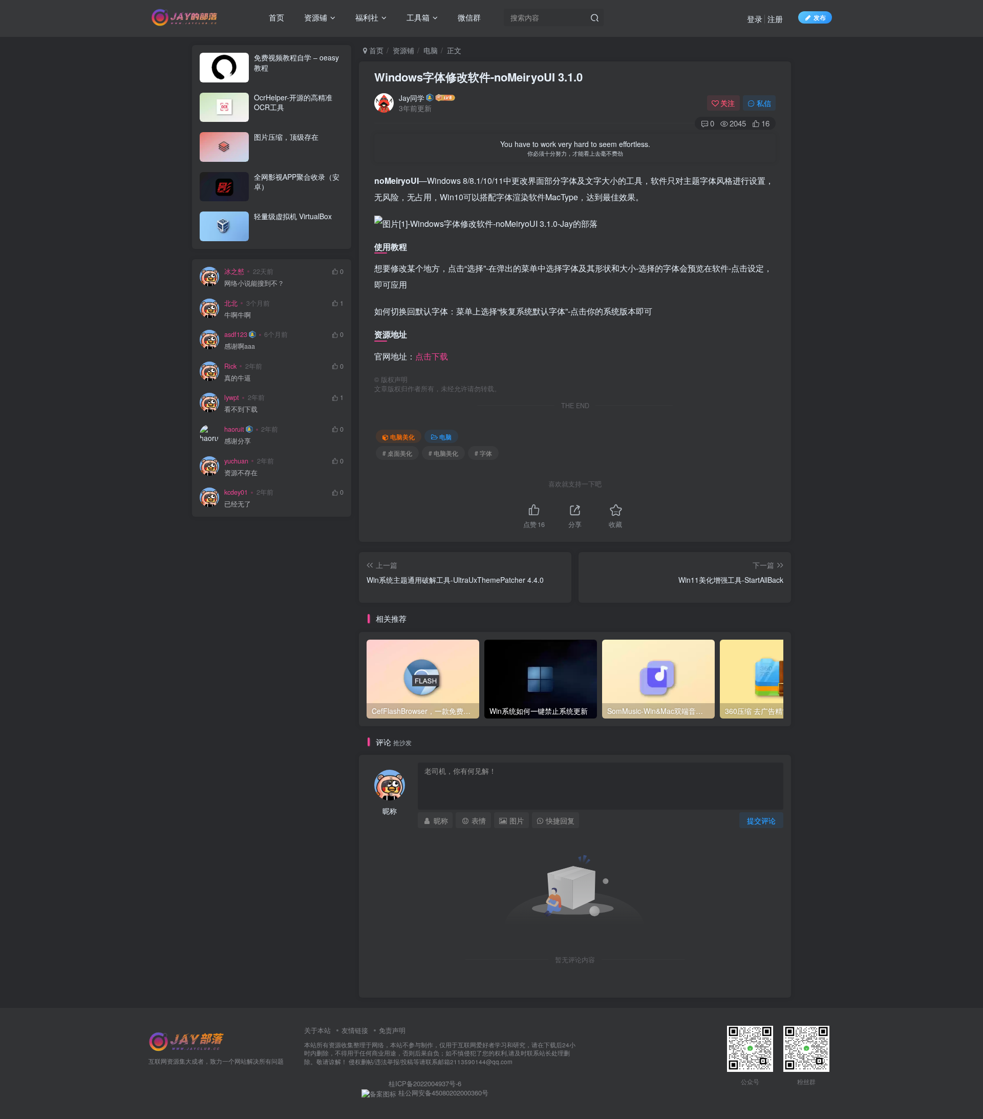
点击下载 (431, 356)
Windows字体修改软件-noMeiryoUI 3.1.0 (478, 77)
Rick (230, 366)
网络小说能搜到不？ (254, 283)
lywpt (231, 397)
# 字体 (483, 453)
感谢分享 (237, 441)
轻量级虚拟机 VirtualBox (293, 216)
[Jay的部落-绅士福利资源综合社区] (186, 1040)
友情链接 (354, 1030)
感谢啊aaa (239, 346)
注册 (775, 18)
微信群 (468, 17)
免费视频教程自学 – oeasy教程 (296, 62)
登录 (754, 18)
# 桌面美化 (397, 453)
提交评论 (761, 820)
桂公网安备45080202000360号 (442, 1092)
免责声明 (392, 1030)
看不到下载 (241, 409)
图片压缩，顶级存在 (286, 137)
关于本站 (317, 1030)
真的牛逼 (237, 378)
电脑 (430, 50)
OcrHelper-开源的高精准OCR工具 (293, 102)
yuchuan (236, 461)
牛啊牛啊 (237, 315)
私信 (764, 103)
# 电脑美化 (443, 453)
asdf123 (235, 334)
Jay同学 (411, 98)
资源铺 (314, 17)
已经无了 (237, 504)
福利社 (365, 17)
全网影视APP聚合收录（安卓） (296, 182)
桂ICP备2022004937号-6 (425, 1083)
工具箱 (417, 17)
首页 (275, 17)
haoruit (234, 429)
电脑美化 (402, 436)
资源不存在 (241, 473)
